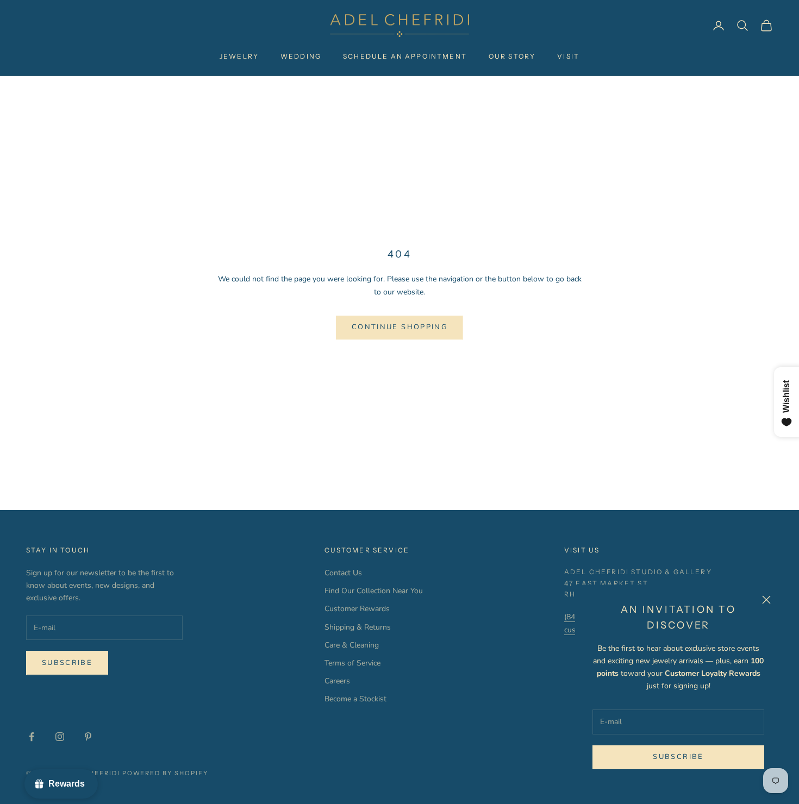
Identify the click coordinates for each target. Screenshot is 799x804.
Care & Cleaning (351, 645)
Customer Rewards (357, 609)
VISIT (568, 56)
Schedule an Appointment (405, 56)
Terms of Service (352, 663)
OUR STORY (512, 56)
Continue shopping (399, 327)
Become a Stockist (355, 699)
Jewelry (239, 56)
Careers (337, 681)
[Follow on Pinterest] (88, 736)
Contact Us (343, 573)
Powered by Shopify (165, 773)
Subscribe (678, 757)
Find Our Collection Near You (373, 591)
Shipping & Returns (357, 627)
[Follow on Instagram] (59, 736)
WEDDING (300, 56)
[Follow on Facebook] (31, 736)
